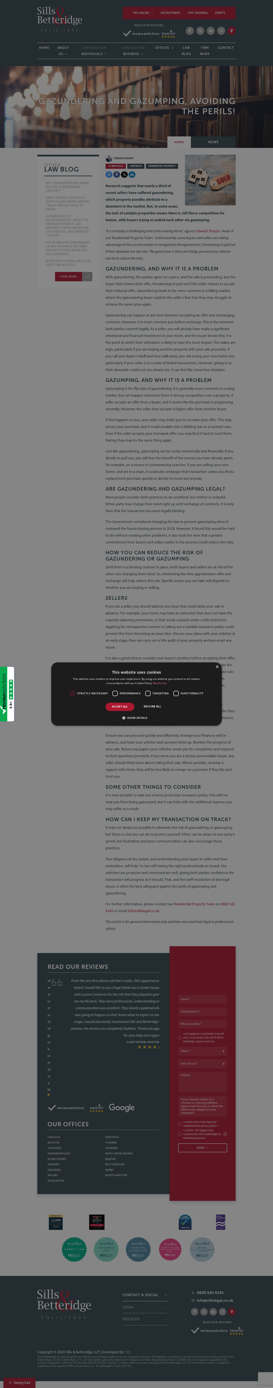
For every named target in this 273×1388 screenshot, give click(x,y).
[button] (136, 717)
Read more (160, 683)
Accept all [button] (120, 707)
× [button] (217, 667)
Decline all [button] (152, 706)
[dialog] (136, 694)
